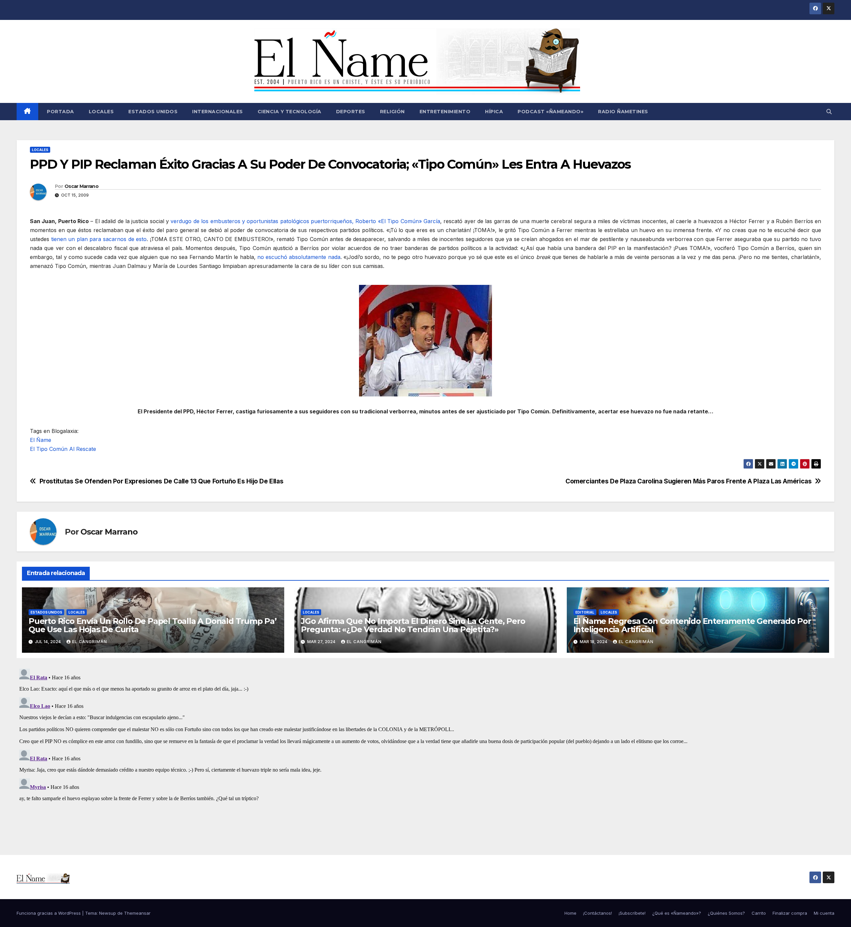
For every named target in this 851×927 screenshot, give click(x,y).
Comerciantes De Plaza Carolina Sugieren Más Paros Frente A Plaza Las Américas (688, 481)
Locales (101, 112)
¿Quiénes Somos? (726, 913)
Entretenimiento (445, 112)
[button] (829, 111)
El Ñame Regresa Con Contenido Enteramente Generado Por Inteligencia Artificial (692, 625)
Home (570, 913)
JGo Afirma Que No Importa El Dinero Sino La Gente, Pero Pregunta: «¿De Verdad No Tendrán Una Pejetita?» (413, 625)
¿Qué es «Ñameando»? (676, 913)
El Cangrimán (89, 641)
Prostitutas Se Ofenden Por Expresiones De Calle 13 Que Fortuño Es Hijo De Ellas (162, 481)
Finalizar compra (790, 913)
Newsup (107, 913)
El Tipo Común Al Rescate (63, 449)
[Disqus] (425, 749)
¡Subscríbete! (632, 913)
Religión (392, 112)
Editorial (584, 612)
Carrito (759, 913)
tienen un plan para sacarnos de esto (99, 239)
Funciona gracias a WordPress (49, 913)
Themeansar (137, 913)
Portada (60, 112)
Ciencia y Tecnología (289, 112)
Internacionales (217, 112)
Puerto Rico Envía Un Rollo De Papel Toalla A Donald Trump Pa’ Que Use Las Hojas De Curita (153, 625)
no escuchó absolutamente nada (298, 257)
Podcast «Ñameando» (550, 112)
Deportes (350, 112)
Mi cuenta (824, 913)
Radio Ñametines (623, 112)
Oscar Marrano (81, 186)
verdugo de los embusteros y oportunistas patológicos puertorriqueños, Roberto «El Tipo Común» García (305, 221)
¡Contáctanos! (597, 913)
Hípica (494, 112)
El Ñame (40, 440)
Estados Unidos (153, 112)
